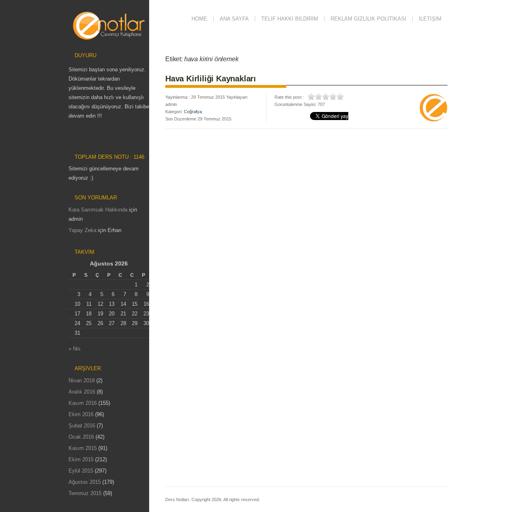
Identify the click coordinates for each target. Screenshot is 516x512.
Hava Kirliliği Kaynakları (210, 78)
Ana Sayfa (234, 19)
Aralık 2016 (82, 392)
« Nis (75, 349)
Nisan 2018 (82, 380)
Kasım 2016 (83, 403)
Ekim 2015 (81, 459)
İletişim (430, 19)
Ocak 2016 (81, 437)
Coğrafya (193, 111)
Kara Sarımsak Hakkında (98, 210)
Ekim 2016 (81, 414)
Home (199, 19)
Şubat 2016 (82, 426)
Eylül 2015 (81, 471)
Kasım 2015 (83, 448)
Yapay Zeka (82, 230)
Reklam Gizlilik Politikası (368, 19)
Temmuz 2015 (85, 493)
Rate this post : (289, 97)
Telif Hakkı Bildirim (289, 19)
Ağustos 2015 (85, 482)
